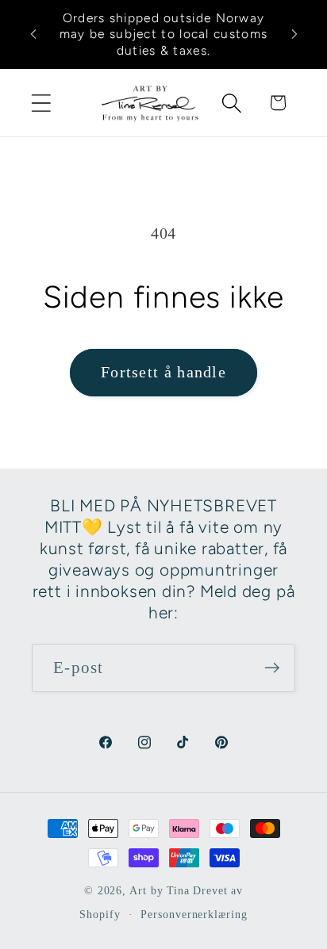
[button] (40, 102)
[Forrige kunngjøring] (33, 34)
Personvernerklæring (193, 914)
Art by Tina (159, 890)
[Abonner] (271, 668)
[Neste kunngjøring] (294, 34)
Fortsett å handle (163, 372)
